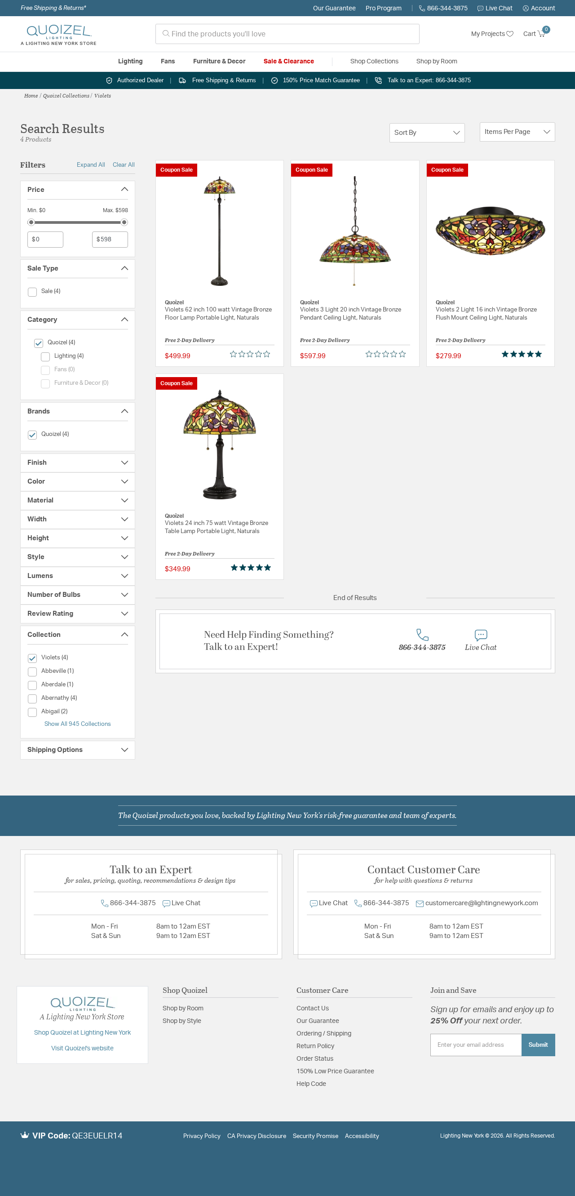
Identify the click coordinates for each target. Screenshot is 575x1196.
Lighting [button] (130, 61)
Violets (102, 95)
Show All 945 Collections (77, 724)
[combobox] (287, 34)
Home (31, 95)
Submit (538, 1045)
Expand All (91, 165)
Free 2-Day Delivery (190, 340)
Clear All (124, 165)
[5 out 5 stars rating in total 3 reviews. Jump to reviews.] (523, 354)
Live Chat (499, 8)
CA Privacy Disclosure (256, 1136)
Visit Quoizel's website (82, 1048)
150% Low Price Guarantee (335, 1071)
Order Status (314, 1059)
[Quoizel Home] (58, 34)
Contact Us (312, 1008)
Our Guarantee (334, 8)
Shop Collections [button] (374, 61)
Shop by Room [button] (436, 61)
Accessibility (362, 1136)
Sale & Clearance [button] (289, 61)
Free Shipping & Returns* (53, 8)
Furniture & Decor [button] (219, 61)
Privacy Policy (202, 1136)
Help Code (311, 1084)
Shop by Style (182, 1021)
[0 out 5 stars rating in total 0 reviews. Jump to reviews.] (252, 354)
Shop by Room (183, 1008)
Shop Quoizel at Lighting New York (82, 1033)
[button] (539, 8)
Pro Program (384, 8)
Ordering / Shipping (323, 1034)
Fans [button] (168, 61)
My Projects (488, 34)
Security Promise (315, 1136)
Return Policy (315, 1046)
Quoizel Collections (66, 95)
